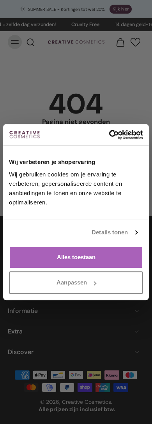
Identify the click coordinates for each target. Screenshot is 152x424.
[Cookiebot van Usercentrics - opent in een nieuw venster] (109, 135)
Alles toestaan (76, 257)
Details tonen (110, 232)
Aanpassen (72, 282)
